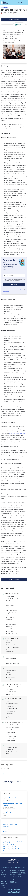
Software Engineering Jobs (10, 846)
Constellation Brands (8, 807)
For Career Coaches (20, 877)
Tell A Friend (21, 880)
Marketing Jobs (13, 879)
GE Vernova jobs (7, 829)
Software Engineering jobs (10, 824)
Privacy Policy (6, 291)
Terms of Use (3, 881)
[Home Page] (5, 3)
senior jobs (6, 826)
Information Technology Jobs (13, 881)
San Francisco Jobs (14, 872)
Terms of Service (20, 289)
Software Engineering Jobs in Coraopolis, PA (13, 849)
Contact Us (3, 885)
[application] (14, 779)
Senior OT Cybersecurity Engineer (12, 797)
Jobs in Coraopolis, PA (8, 844)
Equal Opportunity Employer (17, 433)
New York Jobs (13, 870)
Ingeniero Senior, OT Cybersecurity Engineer (12, 804)
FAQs (2, 872)
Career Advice (4, 879)
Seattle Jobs (12, 874)
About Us (3, 870)
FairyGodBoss (4, 887)
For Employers (21, 870)
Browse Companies (5, 876)
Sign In (20, 2)
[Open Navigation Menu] (25, 2)
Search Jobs (3, 874)
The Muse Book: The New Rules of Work (22, 873)
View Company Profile (9, 61)
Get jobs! (14, 284)
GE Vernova (4, 7)
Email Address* (8, 273)
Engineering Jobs (13, 876)
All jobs (5, 831)
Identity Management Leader (10, 812)
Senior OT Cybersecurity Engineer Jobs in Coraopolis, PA (13, 841)
